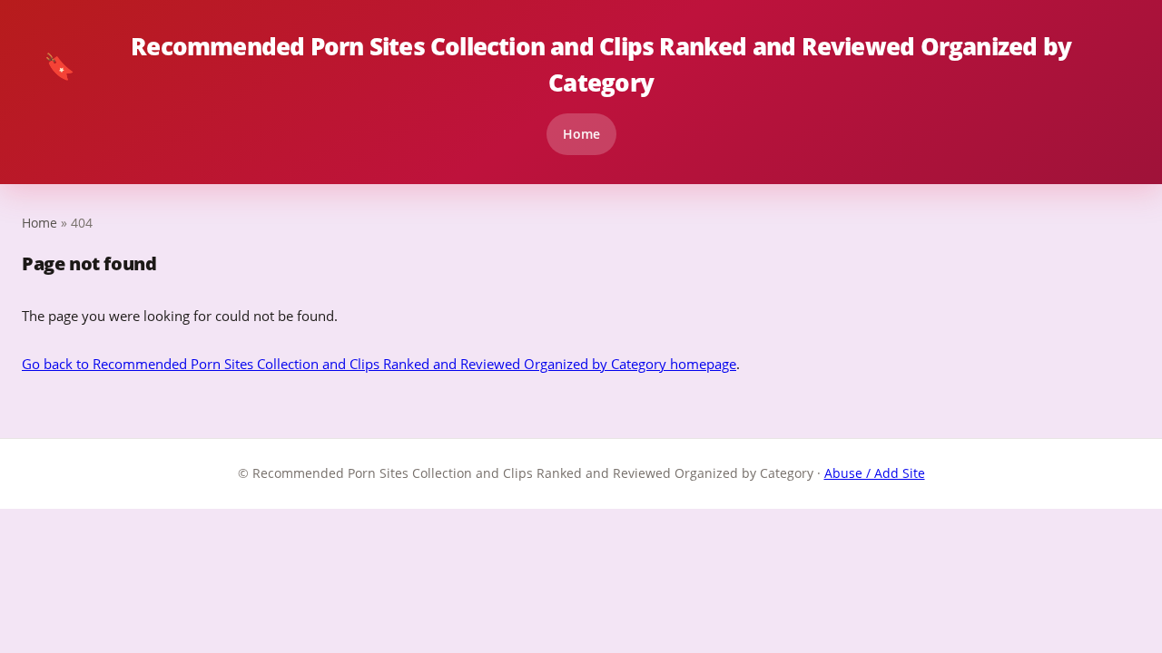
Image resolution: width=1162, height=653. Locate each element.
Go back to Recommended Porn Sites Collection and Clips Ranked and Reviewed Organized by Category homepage (379, 364)
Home (581, 133)
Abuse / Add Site (874, 473)
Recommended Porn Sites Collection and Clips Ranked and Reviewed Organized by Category (557, 64)
